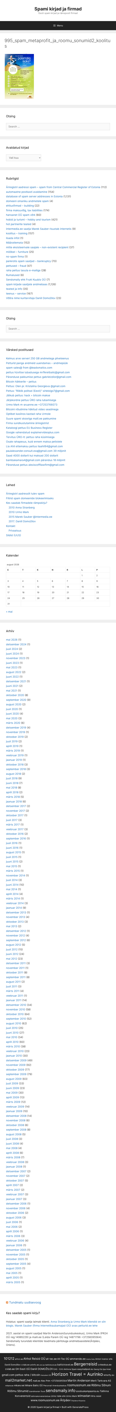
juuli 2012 (12, 949)
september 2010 (16, 1018)
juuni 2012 (12, 954)
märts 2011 (12, 991)
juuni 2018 (12, 783)
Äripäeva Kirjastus (78, 1401)
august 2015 (13, 852)
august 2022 (13, 672)
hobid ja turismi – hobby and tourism (28, 219)
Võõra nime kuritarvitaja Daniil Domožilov (30, 298)
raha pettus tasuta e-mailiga (23, 270)
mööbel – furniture (17, 251)
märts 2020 (13, 722)
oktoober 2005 (15, 1259)
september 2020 (16, 699)
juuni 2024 (12, 653)
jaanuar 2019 (14, 759)
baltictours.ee (51, 1365)
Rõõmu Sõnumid (17, 1391)
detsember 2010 (16, 1004)
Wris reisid (96, 1396)
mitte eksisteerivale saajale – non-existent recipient (37, 247)
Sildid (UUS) (13, 535)
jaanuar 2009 (14, 1111)
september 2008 (16, 1129)
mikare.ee (9, 1386)
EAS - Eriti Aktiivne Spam (65, 1369)
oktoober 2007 (15, 1180)
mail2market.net (18, 1380)
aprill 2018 (12, 792)
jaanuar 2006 (14, 1245)
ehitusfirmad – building (20, 205)
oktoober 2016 (15, 833)
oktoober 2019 (15, 736)
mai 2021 (11, 690)
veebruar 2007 (15, 1194)
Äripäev (65, 1400)
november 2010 (15, 1009)
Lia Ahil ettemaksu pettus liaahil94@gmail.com (34, 446)
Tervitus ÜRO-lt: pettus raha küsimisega (30, 437)
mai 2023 (12, 667)
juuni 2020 (12, 713)
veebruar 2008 (15, 1162)
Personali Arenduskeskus (54, 1385)
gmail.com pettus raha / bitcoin (21, 1374)
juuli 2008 (12, 1138)
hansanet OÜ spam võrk (20, 214)
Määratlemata (14, 242)
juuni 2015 (12, 861)
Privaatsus (15, 530)
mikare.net (19, 1385)
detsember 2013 (16, 912)
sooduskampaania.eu (87, 1391)
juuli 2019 (12, 741)
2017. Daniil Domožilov (22, 521)
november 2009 (16, 1064)
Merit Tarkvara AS (101, 1380)
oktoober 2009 (15, 1069)
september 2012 (16, 940)
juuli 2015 (12, 857)
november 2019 (15, 732)
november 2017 (15, 810)
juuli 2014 (12, 880)
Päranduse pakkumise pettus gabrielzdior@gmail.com (38, 376)
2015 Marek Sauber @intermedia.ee (30, 516)
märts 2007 (13, 1189)
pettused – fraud (16, 265)
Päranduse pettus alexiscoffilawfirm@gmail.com (35, 464)
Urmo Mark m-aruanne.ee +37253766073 (31, 404)
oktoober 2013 (15, 921)
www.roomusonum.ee (45, 1400)
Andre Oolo (90, 1359)
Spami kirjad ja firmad (58, 9)
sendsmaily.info (60, 1390)
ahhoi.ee (19, 1359)
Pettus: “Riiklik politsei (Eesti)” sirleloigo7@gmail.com (38, 390)
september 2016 (16, 838)
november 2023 (15, 658)
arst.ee (42, 1365)
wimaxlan (83, 1396)
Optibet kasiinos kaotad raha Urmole (28, 413)
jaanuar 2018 (14, 801)
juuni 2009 (12, 1088)
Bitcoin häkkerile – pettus (21, 381)
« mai (9, 611)
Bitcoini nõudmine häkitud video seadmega (32, 409)
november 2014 (15, 875)
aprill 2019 (12, 746)
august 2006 (14, 1217)
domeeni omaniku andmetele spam (27, 201)
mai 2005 (12, 1273)
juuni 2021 (12, 685)
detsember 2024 (16, 644)
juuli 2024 (12, 648)
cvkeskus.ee (104, 1364)
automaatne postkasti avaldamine (26, 191)
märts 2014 (13, 898)
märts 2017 (13, 824)
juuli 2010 (12, 1027)
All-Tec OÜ (63, 1358)
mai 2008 (12, 1148)
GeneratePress (80, 1407)
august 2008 (13, 1134)
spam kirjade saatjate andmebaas (26, 284)
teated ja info (14, 288)
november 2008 (15, 1120)
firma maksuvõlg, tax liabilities (24, 210)
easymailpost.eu (85, 1369)
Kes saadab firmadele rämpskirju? (26, 502)
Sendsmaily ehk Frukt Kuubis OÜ (26, 279)
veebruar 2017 (15, 829)
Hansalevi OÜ (46, 1375)
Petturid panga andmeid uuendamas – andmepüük (37, 363)
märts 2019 (13, 750)
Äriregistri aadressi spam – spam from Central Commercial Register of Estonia (53, 187)
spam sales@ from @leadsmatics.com (29, 367)
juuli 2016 (12, 843)
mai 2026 (12, 639)
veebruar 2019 (15, 755)
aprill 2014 (12, 894)
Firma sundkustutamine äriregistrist (27, 423)
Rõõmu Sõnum (101, 1385)
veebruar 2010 (15, 1051)
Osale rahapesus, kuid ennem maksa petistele (34, 441)
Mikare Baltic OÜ (34, 1385)
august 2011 (13, 981)
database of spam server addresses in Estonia (34, 196)
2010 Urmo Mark (19, 512)
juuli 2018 (12, 778)
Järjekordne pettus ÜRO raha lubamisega (31, 400)
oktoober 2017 (15, 815)
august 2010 (13, 1023)
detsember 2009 (16, 1060)
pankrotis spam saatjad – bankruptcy (28, 261)
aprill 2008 (12, 1152)
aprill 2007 (12, 1185)
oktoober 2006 (15, 1212)
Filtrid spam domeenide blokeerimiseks (30, 498)
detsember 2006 (16, 1203)
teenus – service (16, 293)
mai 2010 (11, 1037)
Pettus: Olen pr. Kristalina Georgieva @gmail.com (35, 386)
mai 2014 (11, 889)
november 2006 (16, 1208)
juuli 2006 (12, 1222)
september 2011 (16, 977)
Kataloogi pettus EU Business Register (29, 427)
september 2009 (16, 1074)
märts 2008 (13, 1157)
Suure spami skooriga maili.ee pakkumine (31, 418)
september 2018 (16, 769)
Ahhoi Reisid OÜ (34, 1358)
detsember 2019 (16, 727)
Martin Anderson (79, 1380)
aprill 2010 (12, 1041)
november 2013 (15, 917)
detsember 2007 (16, 1171)
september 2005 (16, 1263)
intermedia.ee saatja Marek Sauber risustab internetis (38, 228)
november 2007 (15, 1175)
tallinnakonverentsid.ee (40, 1396)
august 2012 (13, 944)
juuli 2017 (12, 820)
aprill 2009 (12, 1097)
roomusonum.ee (79, 1385)
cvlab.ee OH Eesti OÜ (17, 1368)
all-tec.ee (51, 1358)
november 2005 (15, 1254)
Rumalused (13, 275)
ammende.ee (78, 1358)
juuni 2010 (12, 1032)
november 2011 (15, 967)
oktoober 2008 (15, 1125)
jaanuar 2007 (14, 1199)
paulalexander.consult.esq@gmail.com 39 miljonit (36, 450)
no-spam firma (15, 256)
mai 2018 (11, 787)
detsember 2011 (16, 963)
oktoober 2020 (15, 695)
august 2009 (14, 1078)
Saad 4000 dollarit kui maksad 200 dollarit (32, 455)
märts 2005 (13, 1282)
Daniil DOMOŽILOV (42, 1368)
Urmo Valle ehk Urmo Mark (64, 1396)
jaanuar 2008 (14, 1166)
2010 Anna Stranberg (22, 507)
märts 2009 (13, 1101)
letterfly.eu (109, 1375)
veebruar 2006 (15, 1240)
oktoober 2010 (15, 1014)
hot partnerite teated (18, 224)
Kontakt (10, 526)
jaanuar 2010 (14, 1055)
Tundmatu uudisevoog (25, 1302)
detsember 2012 (16, 930)
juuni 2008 (12, 1143)
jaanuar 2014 (14, 907)
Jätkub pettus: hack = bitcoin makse (28, 395)
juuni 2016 (12, 847)
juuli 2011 (11, 986)
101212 (9, 1358)
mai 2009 (12, 1092)
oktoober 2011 (14, 972)
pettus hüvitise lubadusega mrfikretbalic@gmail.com (38, 372)
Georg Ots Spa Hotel (102, 1369)
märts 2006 (13, 1236)
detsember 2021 (16, 681)
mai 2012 (11, 958)
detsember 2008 (16, 1115)
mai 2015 (11, 866)
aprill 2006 (12, 1231)
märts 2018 (13, 796)
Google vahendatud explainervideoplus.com (32, 432)
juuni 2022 (12, 676)
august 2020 (13, 704)
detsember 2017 (16, 806)
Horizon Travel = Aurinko (77, 1374)
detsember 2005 (16, 1249)
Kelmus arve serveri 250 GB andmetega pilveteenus (37, 358)
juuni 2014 (12, 884)
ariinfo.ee (34, 1365)
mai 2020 (12, 718)
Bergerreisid (85, 1364)
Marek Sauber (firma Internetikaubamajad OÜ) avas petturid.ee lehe (56, 1325)
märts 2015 (13, 870)
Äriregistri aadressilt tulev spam (25, 493)
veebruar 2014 (15, 903)
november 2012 (15, 935)
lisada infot (12, 238)
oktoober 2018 (15, 764)
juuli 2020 (12, 709)
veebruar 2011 (14, 995)
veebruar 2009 (15, 1106)
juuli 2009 (12, 1083)
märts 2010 (13, 1046)
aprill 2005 (12, 1277)
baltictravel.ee (65, 1364)
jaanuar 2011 (13, 1000)
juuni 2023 (12, 662)
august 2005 (13, 1268)
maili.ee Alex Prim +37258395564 (50, 1380)
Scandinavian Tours (37, 1391)
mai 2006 (12, 1226)
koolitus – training (16, 233)
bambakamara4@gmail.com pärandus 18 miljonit (35, 460)
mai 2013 (11, 926)
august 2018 (13, 773)
